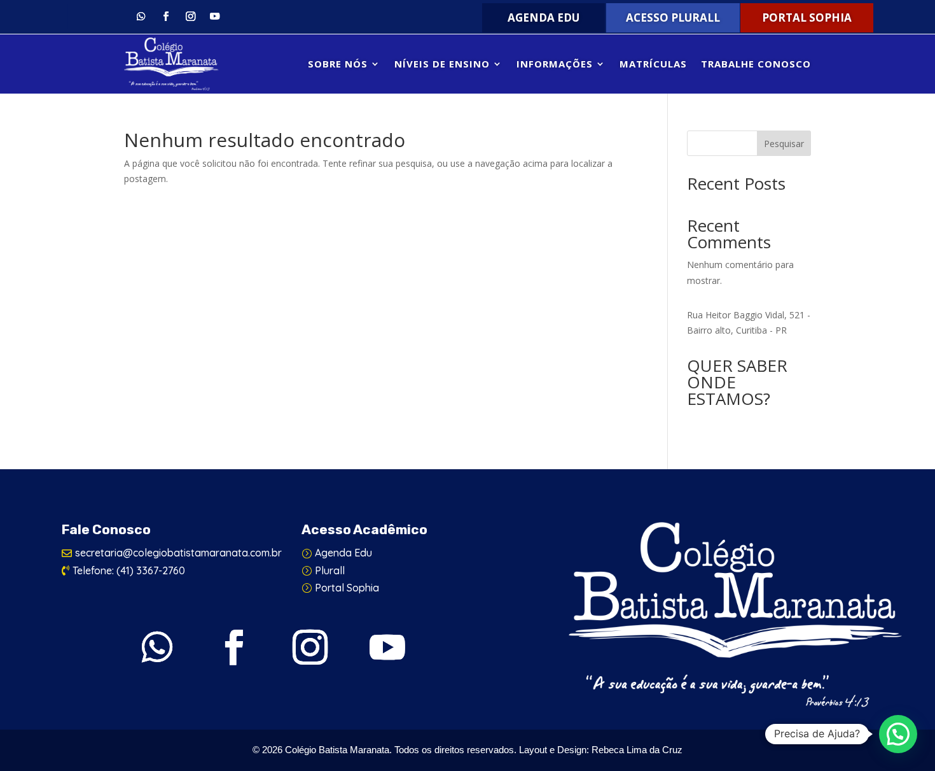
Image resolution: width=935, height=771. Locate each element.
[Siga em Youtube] (215, 16)
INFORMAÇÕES (554, 63)
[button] (898, 734)
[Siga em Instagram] (190, 16)
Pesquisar (784, 144)
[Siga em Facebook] (166, 16)
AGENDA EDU (543, 17)
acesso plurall (673, 17)
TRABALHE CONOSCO (756, 63)
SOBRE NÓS (338, 63)
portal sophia (807, 17)
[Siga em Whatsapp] (141, 16)
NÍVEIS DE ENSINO (442, 63)
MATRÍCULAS (653, 63)
